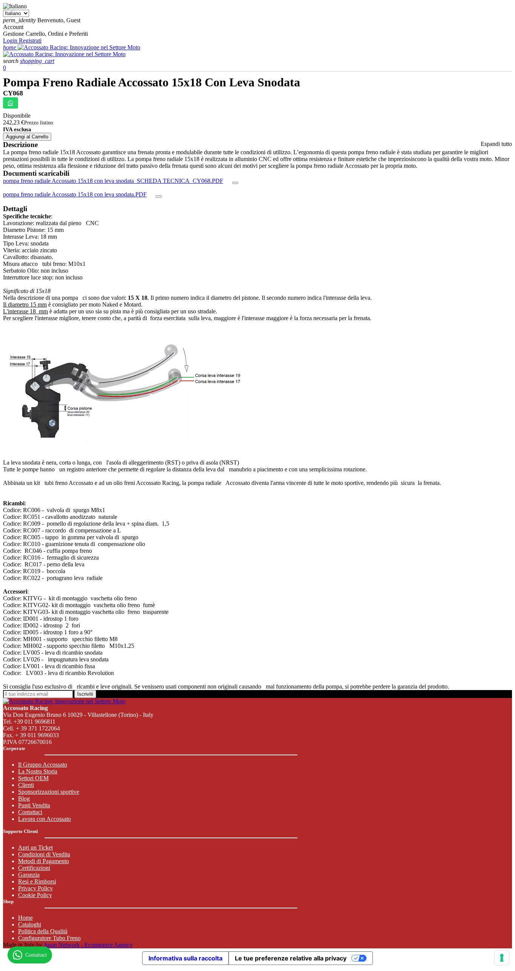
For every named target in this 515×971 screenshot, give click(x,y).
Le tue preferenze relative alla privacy (290, 958)
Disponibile (17, 115)
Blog (24, 798)
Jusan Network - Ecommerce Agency (88, 945)
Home (25, 917)
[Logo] (79, 47)
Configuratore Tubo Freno (49, 938)
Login (11, 40)
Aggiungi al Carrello (27, 137)
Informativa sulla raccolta (185, 958)
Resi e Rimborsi (37, 881)
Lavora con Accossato (44, 819)
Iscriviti (85, 694)
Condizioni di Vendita (44, 854)
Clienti (26, 785)
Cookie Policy (35, 895)
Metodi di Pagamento (43, 861)
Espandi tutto (496, 144)
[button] (11, 61)
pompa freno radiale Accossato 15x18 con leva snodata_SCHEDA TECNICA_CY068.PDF (113, 181)
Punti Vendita (34, 805)
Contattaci (30, 812)
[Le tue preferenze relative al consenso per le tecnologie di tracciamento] (502, 958)
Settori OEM (33, 778)
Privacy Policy (35, 888)
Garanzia (29, 874)
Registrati (30, 40)
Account (13, 27)
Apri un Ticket (35, 847)
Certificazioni (34, 868)
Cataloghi (29, 924)
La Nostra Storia (37, 771)
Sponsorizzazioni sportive (48, 791)
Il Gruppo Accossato (42, 764)
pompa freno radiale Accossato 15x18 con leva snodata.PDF (75, 194)
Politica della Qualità (42, 931)
